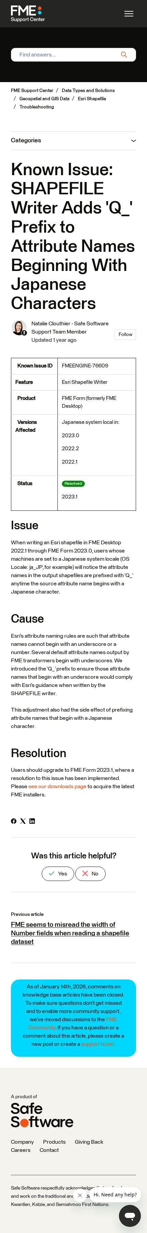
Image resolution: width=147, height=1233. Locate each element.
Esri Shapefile (92, 98)
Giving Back (89, 1142)
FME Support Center (32, 90)
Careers (20, 1150)
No (94, 874)
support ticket (97, 1044)
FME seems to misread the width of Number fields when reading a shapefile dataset (70, 933)
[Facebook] (13, 822)
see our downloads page (57, 786)
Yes (62, 874)
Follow (125, 334)
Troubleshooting (36, 107)
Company (22, 1142)
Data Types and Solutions (88, 90)
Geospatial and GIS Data (44, 98)
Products (54, 1142)
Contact (49, 1150)
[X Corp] (23, 822)
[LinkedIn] (32, 822)
